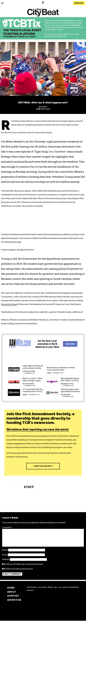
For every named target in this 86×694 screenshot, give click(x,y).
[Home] (43, 12)
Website (6, 559)
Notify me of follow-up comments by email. (23, 564)
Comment (7, 527)
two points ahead (9, 304)
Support (79, 3)
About (11, 592)
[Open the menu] (2, 3)
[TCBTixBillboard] (43, 39)
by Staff (43, 107)
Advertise (14, 600)
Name (5, 550)
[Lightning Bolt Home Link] (43, 3)
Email (5, 555)
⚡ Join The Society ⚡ (43, 466)
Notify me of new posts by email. (18, 569)
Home (11, 587)
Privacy (30, 590)
